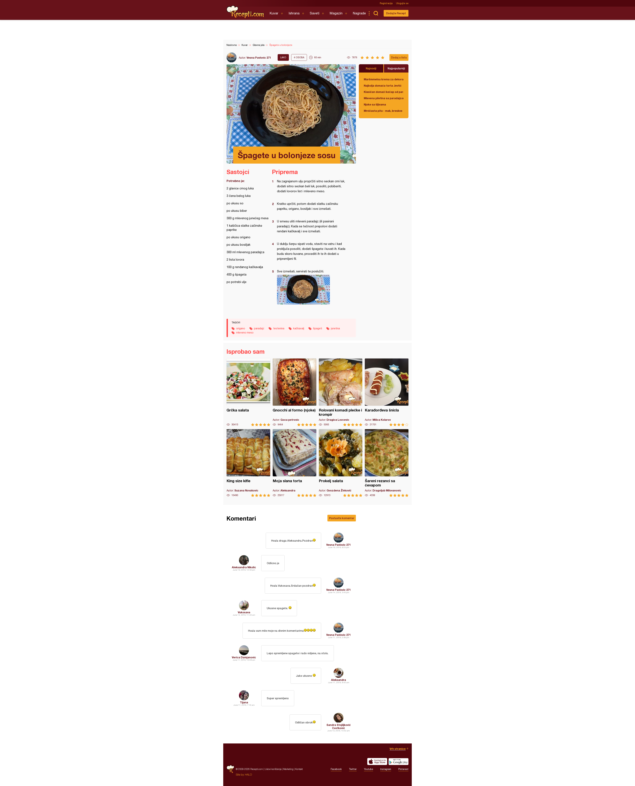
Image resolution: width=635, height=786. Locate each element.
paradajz (259, 328)
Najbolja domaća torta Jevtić (383, 85)
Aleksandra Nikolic (244, 567)
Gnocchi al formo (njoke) (294, 392)
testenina (278, 328)
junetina (335, 328)
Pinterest (403, 769)
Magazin (336, 13)
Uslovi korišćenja (273, 769)
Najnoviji (371, 68)
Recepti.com (246, 11)
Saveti (314, 13)
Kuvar (274, 13)
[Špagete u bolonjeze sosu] (312, 289)
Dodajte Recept (396, 13)
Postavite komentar (341, 518)
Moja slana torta (294, 463)
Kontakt (299, 769)
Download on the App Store (377, 761)
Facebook (336, 769)
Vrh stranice (398, 748)
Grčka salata (248, 392)
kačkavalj (298, 328)
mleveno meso (245, 332)
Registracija (386, 3)
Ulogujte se (402, 3)
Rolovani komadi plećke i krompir (340, 392)
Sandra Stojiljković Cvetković (338, 726)
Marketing (288, 769)
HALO (248, 774)
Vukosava (244, 612)
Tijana (244, 702)
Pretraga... (375, 13)
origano (240, 328)
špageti (317, 328)
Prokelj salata (340, 463)
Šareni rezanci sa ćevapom (386, 463)
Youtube (368, 769)
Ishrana (294, 13)
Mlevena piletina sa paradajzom (383, 98)
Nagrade (359, 13)
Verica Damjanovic (244, 657)
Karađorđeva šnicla (386, 392)
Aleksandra (338, 679)
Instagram (385, 769)
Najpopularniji (396, 68)
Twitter (353, 769)
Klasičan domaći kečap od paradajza (383, 91)
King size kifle (248, 463)
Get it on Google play (398, 761)
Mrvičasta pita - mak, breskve (383, 110)
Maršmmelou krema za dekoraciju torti (383, 79)
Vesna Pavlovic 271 (259, 57)
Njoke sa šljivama (375, 104)
